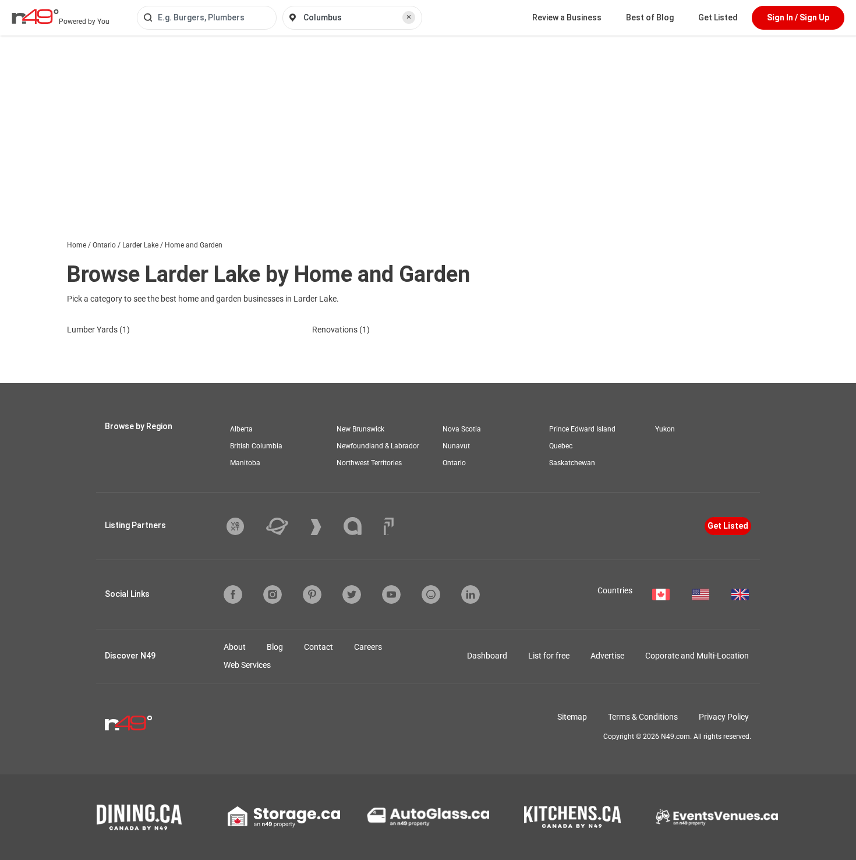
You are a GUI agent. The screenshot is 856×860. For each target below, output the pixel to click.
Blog (275, 647)
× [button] (408, 17)
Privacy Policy (724, 716)
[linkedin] (470, 594)
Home (76, 245)
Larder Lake (140, 245)
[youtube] (391, 594)
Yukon (665, 429)
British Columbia (256, 446)
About (235, 647)
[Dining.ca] (139, 817)
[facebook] (233, 594)
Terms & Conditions (643, 716)
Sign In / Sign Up (798, 17)
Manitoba (245, 463)
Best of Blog (650, 17)
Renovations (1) (341, 329)
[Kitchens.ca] (572, 816)
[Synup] (324, 527)
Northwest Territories (369, 463)
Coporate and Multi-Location (697, 655)
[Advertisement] (428, 122)
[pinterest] (312, 594)
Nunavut (456, 446)
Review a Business (567, 17)
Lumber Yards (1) (98, 329)
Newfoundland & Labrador (378, 446)
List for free (549, 655)
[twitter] (351, 594)
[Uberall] (286, 526)
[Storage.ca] (283, 817)
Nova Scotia (462, 429)
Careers (368, 647)
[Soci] (388, 526)
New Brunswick (360, 429)
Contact (318, 647)
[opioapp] (431, 594)
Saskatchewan (572, 463)
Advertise (607, 655)
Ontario (104, 245)
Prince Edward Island (582, 429)
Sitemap (572, 716)
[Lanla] (361, 526)
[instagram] (272, 594)
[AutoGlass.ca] (428, 817)
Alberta (241, 429)
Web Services (247, 665)
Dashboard (487, 655)
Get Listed (718, 17)
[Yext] (244, 526)
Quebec (560, 446)
